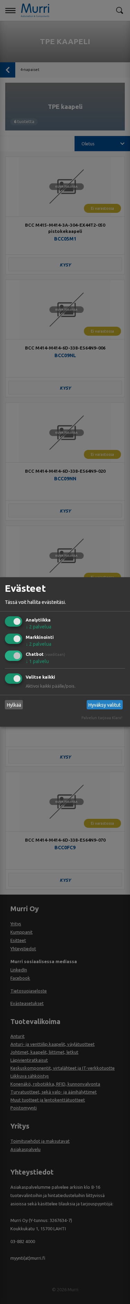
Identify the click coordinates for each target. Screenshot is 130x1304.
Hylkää (14, 705)
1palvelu (37, 661)
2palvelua (38, 627)
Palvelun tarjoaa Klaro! (101, 718)
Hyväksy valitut (104, 705)
